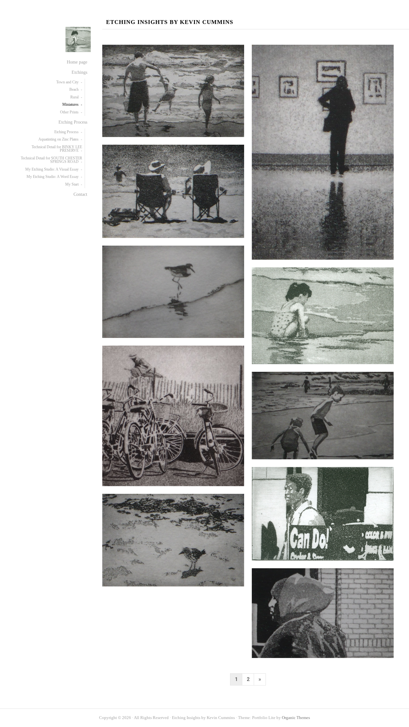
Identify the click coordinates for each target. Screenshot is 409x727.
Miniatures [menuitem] (70, 104)
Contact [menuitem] (80, 194)
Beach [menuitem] (74, 89)
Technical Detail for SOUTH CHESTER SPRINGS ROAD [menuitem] (51, 160)
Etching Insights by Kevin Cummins (169, 22)
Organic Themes (296, 718)
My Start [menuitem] (72, 184)
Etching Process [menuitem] (72, 122)
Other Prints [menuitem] (69, 112)
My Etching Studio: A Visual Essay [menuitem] (52, 169)
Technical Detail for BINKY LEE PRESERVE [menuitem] (57, 149)
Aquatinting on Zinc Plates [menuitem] (58, 139)
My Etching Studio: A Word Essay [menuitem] (53, 177)
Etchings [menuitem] (79, 72)
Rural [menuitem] (74, 97)
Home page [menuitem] (77, 62)
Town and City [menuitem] (67, 82)
